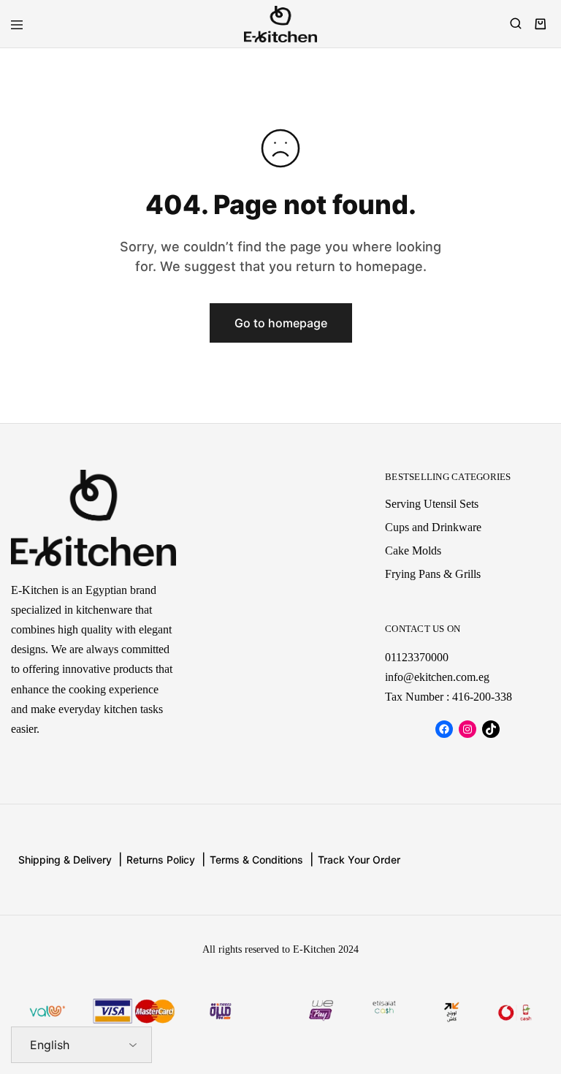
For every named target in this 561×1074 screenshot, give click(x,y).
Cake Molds (413, 550)
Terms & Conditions (256, 859)
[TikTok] (491, 729)
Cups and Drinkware (433, 527)
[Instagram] (467, 729)
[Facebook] (444, 729)
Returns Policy (160, 859)
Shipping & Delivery (65, 859)
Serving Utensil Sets (431, 504)
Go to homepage (280, 323)
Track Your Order (359, 859)
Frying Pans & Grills (433, 574)
